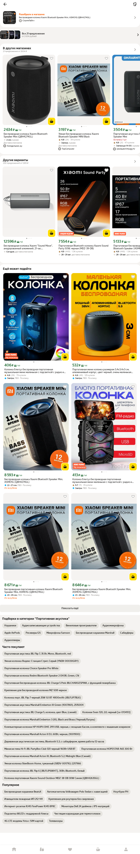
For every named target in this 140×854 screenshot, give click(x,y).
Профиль (126, 849)
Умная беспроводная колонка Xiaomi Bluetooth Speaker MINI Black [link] (79, 135)
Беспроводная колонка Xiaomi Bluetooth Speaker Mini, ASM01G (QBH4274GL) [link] (33, 480)
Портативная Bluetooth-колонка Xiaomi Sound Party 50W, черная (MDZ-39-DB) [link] (83, 247)
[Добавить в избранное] (51, 58)
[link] (10, 626)
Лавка (42, 849)
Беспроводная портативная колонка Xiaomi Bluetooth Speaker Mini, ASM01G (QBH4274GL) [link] (33, 590)
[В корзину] (52, 121)
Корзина (98, 849)
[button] (5, 4)
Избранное (70, 849)
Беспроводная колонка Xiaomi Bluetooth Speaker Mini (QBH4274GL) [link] (25, 135)
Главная (14, 849)
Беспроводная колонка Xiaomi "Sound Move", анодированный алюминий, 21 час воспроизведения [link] (28, 247)
